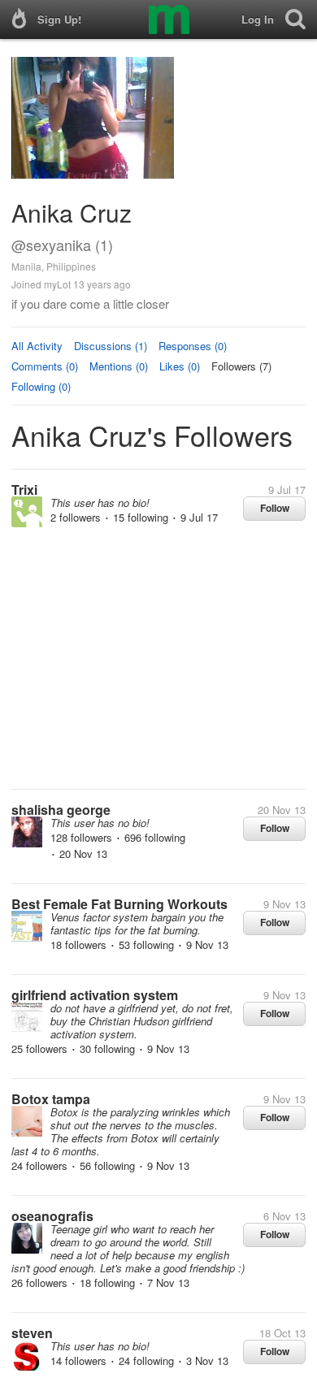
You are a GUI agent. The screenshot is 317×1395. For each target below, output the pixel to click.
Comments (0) (44, 366)
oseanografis (52, 1216)
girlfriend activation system (94, 995)
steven (32, 1333)
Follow (274, 507)
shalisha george (61, 809)
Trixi (24, 489)
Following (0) (41, 386)
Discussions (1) (110, 345)
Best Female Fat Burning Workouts (119, 904)
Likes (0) (179, 366)
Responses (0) (192, 345)
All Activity (37, 345)
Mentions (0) (118, 366)
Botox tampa (50, 1099)
